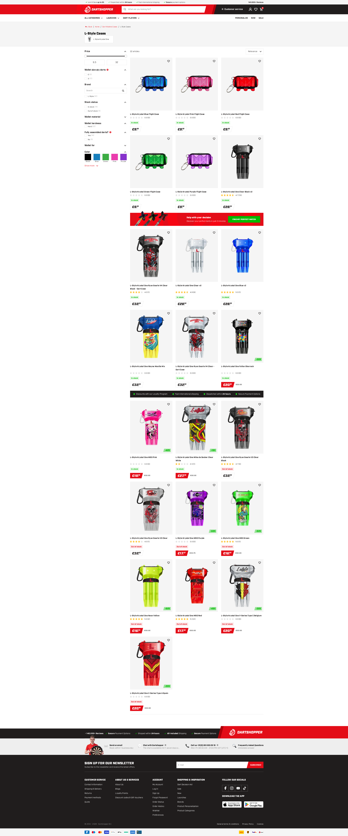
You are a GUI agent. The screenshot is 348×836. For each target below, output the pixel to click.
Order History (158, 806)
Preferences (158, 815)
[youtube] (238, 788)
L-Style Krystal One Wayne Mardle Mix (147, 366)
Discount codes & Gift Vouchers (129, 797)
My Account (158, 784)
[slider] (86, 56)
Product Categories (186, 811)
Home (97, 27)
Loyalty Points (121, 793)
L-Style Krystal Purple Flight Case (191, 192)
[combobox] (165, 9)
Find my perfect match (244, 219)
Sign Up (156, 793)
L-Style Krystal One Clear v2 (188, 285)
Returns (88, 793)
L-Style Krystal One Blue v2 (233, 285)
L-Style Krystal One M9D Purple (190, 538)
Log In (155, 789)
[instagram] (232, 788)
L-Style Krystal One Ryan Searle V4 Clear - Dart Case (195, 368)
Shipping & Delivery (93, 789)
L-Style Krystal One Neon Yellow (144, 615)
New (179, 793)
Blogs (117, 789)
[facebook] (225, 788)
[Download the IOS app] (232, 804)
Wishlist (156, 811)
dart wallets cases (109, 27)
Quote (87, 802)
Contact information (93, 784)
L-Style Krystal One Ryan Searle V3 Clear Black (240, 459)
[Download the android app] (253, 804)
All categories (92, 18)
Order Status (158, 802)
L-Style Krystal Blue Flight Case (144, 114)
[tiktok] (244, 788)
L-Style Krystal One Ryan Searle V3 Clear (148, 538)
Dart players (130, 18)
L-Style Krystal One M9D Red (189, 615)
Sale (179, 789)
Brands (180, 802)
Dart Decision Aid (184, 784)
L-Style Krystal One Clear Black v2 (236, 192)
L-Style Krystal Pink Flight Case (190, 114)
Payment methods (93, 797)
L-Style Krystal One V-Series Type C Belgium (241, 615)
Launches (111, 18)
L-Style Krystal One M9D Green (235, 538)
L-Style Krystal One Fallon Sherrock (237, 366)
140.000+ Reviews (255, 2)
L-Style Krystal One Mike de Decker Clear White (194, 459)
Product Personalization (188, 806)
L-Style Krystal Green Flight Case (145, 192)
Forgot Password (160, 797)
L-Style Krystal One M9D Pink (143, 457)
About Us (119, 784)
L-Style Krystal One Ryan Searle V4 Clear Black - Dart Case (148, 287)
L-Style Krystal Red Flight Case (235, 114)
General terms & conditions (228, 824)
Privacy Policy (248, 824)
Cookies (260, 824)
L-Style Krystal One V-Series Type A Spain (149, 693)
